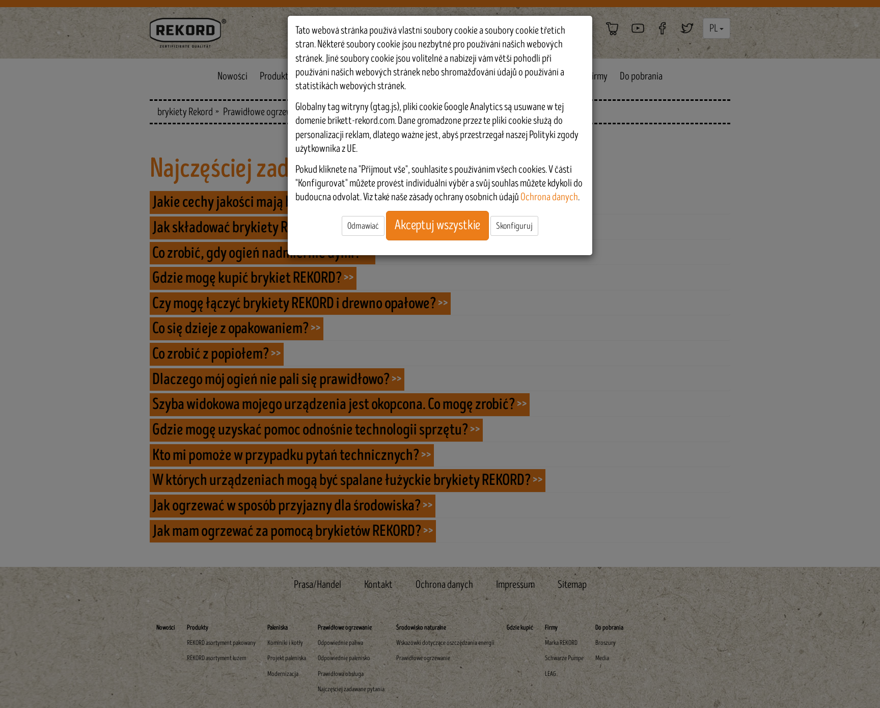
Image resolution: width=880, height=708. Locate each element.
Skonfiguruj (514, 226)
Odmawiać (363, 226)
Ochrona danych (549, 196)
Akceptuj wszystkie (437, 225)
